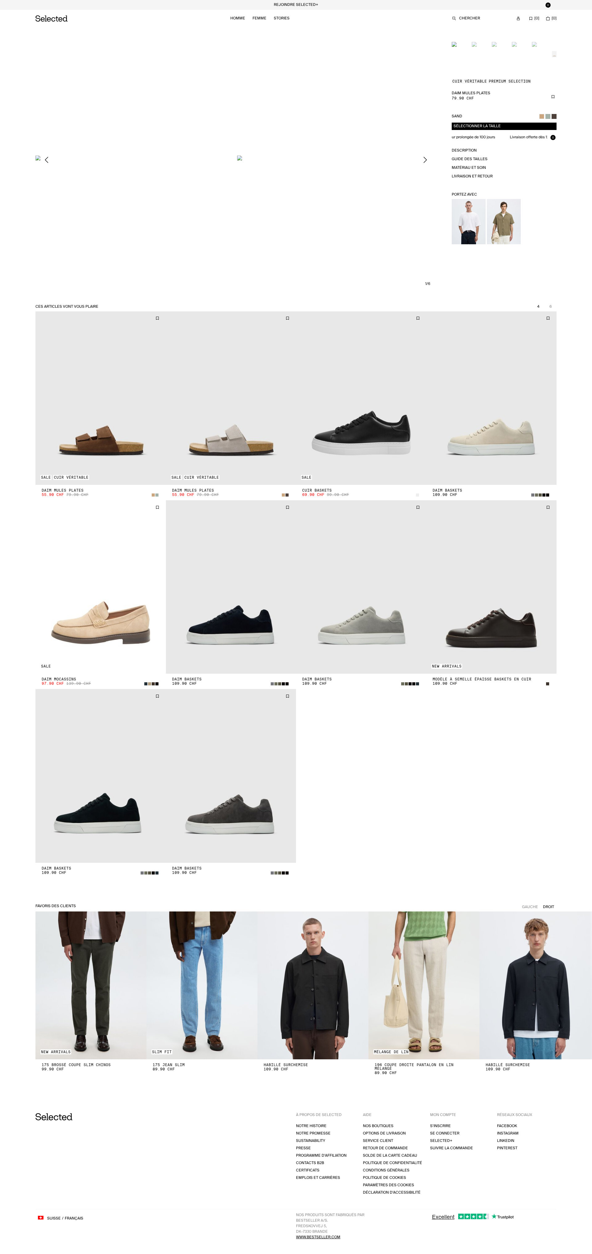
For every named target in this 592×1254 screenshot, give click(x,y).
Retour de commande (385, 1148)
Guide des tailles (469, 159)
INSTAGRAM (508, 1133)
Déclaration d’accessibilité (392, 1192)
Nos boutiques (378, 1126)
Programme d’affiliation (321, 1155)
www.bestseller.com (318, 1237)
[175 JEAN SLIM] (201, 985)
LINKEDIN (505, 1141)
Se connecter (444, 1133)
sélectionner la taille (477, 126)
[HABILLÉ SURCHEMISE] (312, 985)
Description (464, 150)
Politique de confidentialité (392, 1163)
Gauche (530, 907)
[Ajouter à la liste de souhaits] (553, 96)
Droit (548, 907)
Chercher (469, 18)
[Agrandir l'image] (135, 159)
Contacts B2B (310, 1163)
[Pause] (548, 5)
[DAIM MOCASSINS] (100, 587)
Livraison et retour (472, 176)
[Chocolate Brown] (554, 116)
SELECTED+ (441, 1141)
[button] (100, 398)
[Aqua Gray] (547, 116)
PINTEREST (507, 1148)
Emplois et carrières (318, 1178)
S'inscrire (440, 1126)
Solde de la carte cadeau (390, 1155)
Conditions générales (386, 1170)
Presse (303, 1148)
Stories (282, 18)
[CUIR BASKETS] (361, 398)
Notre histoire (311, 1126)
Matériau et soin (469, 167)
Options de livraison (384, 1133)
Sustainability (310, 1141)
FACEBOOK (507, 1126)
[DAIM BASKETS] (491, 398)
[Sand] (541, 116)
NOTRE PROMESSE (313, 1133)
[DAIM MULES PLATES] (100, 398)
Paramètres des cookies (388, 1185)
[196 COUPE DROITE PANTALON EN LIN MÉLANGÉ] (423, 985)
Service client (378, 1141)
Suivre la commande (451, 1148)
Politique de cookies (384, 1178)
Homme (237, 18)
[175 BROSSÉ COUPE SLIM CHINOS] (90, 985)
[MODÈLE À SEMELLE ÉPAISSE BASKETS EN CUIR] (491, 587)
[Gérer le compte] (518, 18)
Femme (259, 18)
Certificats (307, 1170)
